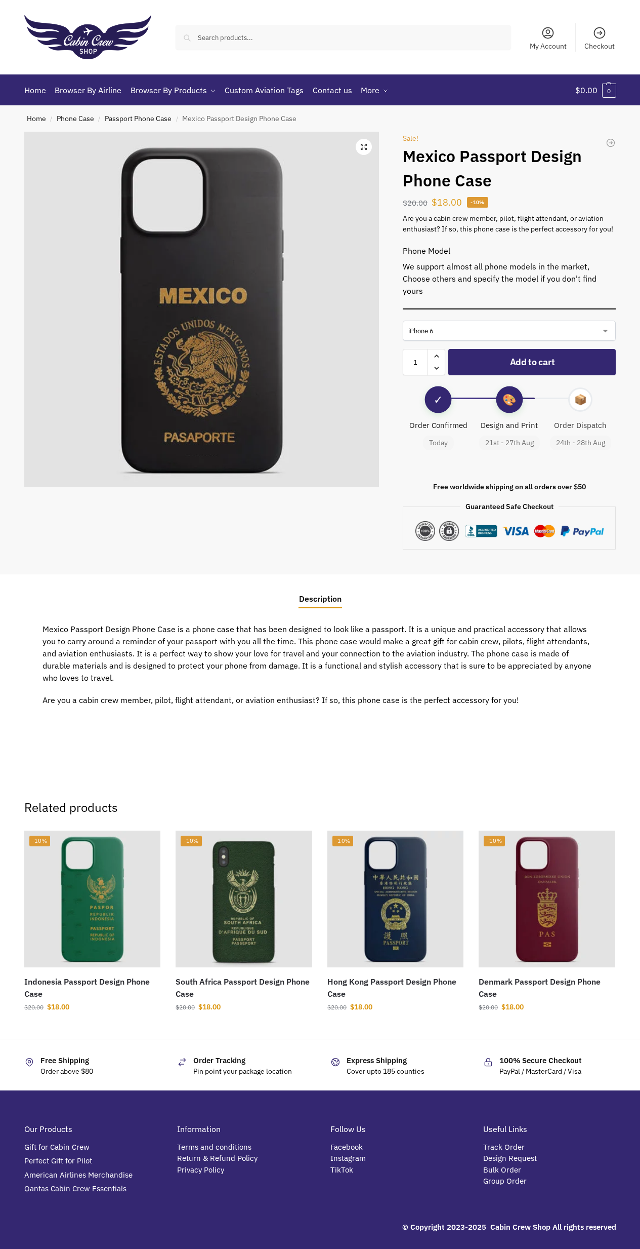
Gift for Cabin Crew (57, 1147)
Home (36, 118)
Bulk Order (503, 1170)
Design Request (510, 1158)
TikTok (341, 1170)
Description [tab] (320, 599)
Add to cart (532, 362)
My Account (548, 46)
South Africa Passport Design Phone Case (243, 988)
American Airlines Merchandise (78, 1175)
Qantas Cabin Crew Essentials (75, 1188)
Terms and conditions (214, 1147)
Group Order (506, 1181)
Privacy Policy (200, 1170)
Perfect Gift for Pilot (58, 1160)
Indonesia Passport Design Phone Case (87, 988)
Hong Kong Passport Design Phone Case (391, 988)
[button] (595, 90)
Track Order (504, 1147)
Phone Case (75, 118)
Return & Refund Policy (217, 1158)
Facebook (346, 1147)
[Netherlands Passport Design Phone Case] (611, 143)
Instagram (348, 1158)
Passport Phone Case (138, 118)
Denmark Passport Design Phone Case (540, 988)
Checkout (599, 46)
